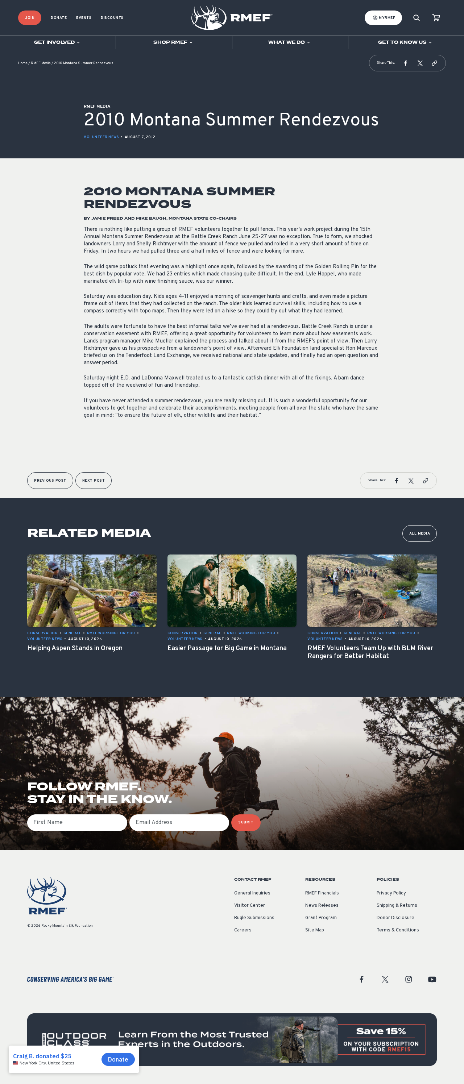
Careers (243, 930)
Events (83, 18)
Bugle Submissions (254, 918)
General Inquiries (252, 893)
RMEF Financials (322, 893)
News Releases (322, 906)
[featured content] (232, 1039)
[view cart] (436, 18)
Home (23, 63)
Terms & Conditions (398, 930)
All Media (419, 533)
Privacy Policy (391, 893)
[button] (405, 63)
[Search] (416, 18)
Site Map (314, 930)
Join (29, 18)
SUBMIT (246, 822)
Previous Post (50, 480)
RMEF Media (41, 63)
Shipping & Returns (397, 906)
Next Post (93, 480)
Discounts (112, 18)
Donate (59, 18)
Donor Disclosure (395, 918)
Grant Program (321, 918)
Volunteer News (101, 137)
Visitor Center (249, 906)
